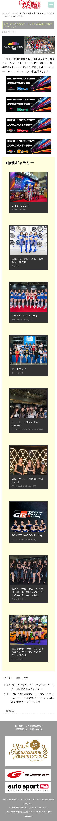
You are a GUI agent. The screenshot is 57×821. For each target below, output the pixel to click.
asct (45, 808)
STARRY (14, 808)
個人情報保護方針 (33, 726)
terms (30, 808)
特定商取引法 (21, 729)
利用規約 (19, 726)
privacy (38, 808)
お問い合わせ (36, 729)
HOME (5, 13)
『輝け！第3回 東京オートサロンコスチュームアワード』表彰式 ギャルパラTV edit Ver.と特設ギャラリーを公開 (32, 698)
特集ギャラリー (23, 678)
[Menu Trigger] (51, 5)
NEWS (14, 13)
